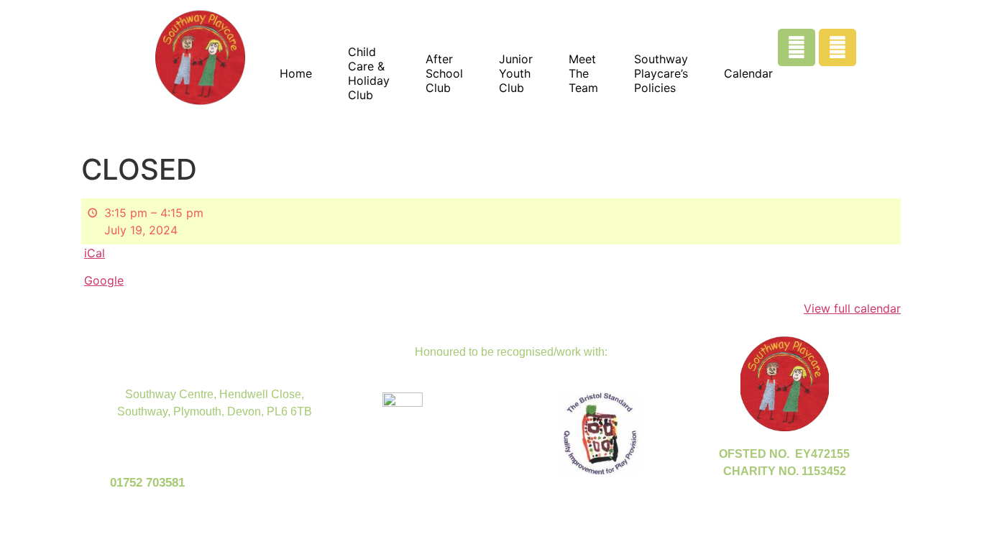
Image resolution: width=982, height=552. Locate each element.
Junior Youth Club (516, 73)
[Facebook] (796, 47)
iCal (94, 253)
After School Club (444, 73)
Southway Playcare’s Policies (661, 73)
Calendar (748, 73)
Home (296, 73)
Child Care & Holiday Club (369, 73)
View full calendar (852, 308)
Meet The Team (583, 73)
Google (104, 280)
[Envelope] (837, 47)
